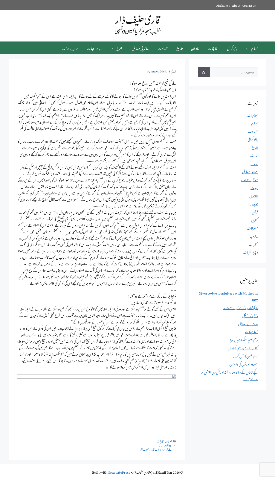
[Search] (204, 72)
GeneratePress (119, 471)
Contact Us (249, 4)
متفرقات (252, 227)
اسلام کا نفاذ (251, 331)
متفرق (119, 48)
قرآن (255, 211)
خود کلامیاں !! (164, 444)
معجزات (161, 440)
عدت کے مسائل (248, 323)
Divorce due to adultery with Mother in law (228, 295)
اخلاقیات (213, 48)
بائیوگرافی (232, 48)
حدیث (254, 155)
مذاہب (254, 235)
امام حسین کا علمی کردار (245, 355)
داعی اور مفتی (250, 315)
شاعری (253, 195)
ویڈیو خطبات (94, 48)
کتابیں (254, 219)
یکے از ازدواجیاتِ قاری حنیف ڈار (156, 448)
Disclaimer (223, 4)
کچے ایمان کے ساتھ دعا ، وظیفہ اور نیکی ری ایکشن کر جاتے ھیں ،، (229, 374)
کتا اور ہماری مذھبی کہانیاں (243, 347)
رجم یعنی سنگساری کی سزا (244, 339)
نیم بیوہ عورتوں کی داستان (243, 363)
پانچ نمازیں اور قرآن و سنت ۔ (240, 307)
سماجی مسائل (250, 171)
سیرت (254, 187)
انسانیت (163, 48)
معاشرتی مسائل (140, 48)
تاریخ (179, 48)
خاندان (195, 48)
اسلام (254, 48)
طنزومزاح (253, 203)
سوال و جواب (70, 48)
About (236, 4)
